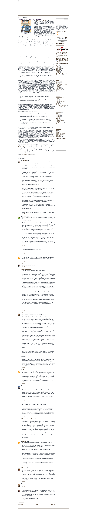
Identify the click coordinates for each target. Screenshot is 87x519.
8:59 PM (23, 486)
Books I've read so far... (60, 45)
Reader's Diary (58, 123)
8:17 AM (23, 266)
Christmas (58, 83)
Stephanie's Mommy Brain (27, 418)
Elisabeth (24, 488)
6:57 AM (23, 245)
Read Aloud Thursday (60, 122)
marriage (57, 107)
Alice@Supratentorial (26, 269)
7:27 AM (23, 253)
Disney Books (58, 88)
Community (58, 87)
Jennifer (24, 216)
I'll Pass (57, 102)
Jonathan (57, 103)
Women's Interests (59, 134)
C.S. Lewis (58, 75)
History (57, 98)
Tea (57, 130)
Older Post (53, 504)
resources (58, 125)
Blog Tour (58, 71)
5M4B (57, 65)
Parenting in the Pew (41, 20)
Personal (57, 119)
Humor (57, 100)
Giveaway (58, 95)
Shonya (23, 467)
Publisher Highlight (59, 120)
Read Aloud (58, 121)
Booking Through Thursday (61, 73)
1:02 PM (23, 383)
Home (57, 99)
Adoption (57, 66)
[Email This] (30, 154)
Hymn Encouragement (60, 101)
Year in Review (58, 136)
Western (57, 132)
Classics (57, 86)
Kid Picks (57, 104)
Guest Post (58, 96)
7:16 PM (23, 400)
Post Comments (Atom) (28, 506)
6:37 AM (23, 213)
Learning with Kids (59, 106)
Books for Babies (59, 74)
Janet (23, 402)
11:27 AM (23, 481)
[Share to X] (31, 154)
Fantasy (57, 90)
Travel (57, 131)
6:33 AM (23, 438)
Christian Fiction (59, 81)
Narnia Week (58, 114)
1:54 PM (23, 499)
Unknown (24, 369)
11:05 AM (23, 367)
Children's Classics (59, 79)
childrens (57, 80)
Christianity (58, 82)
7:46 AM (23, 261)
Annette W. (24, 160)
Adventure (58, 67)
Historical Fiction (59, 97)
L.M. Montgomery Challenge (61, 105)
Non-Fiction (58, 116)
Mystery (57, 113)
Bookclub (57, 72)
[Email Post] (28, 154)
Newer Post (20, 504)
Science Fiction (59, 128)
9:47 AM (23, 310)
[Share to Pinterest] (34, 154)
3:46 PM (23, 465)
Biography (58, 69)
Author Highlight (59, 68)
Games (57, 92)
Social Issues (58, 129)
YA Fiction (58, 135)
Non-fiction (58, 115)
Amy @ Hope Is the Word (27, 255)
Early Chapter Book (59, 89)
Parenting (58, 118)
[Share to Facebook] (33, 154)
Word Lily (24, 247)
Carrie (23, 312)
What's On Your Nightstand (60, 133)
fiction (57, 91)
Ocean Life (58, 117)
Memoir (57, 108)
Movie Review (58, 112)
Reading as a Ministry (60, 124)
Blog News (58, 70)
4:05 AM (23, 416)
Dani (23, 385)
